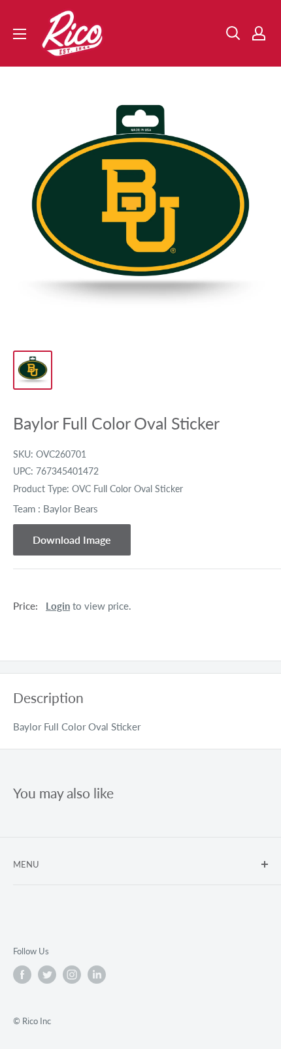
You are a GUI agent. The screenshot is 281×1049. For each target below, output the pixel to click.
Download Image (72, 539)
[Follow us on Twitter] (47, 974)
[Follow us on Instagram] (72, 974)
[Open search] (233, 33)
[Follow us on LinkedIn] (97, 974)
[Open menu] (19, 34)
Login (58, 606)
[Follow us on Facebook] (22, 974)
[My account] (258, 33)
